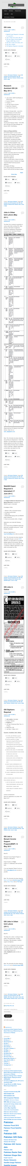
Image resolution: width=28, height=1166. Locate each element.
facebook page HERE (18, 880)
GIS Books (6, 1040)
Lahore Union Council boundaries (11, 1110)
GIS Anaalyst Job (9, 1093)
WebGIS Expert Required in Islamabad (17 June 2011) (10, 490)
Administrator (7, 31)
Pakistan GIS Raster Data (10, 1140)
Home (5, 10)
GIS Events (6, 1045)
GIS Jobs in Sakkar (10, 44)
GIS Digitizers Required (9, 710)
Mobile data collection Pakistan (11, 1111)
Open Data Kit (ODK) (9, 1060)
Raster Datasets (10, 1160)
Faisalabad (6, 1091)
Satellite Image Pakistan (12, 1162)
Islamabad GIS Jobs (16, 828)
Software (6, 1061)
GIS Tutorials (7, 1055)
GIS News (6, 1051)
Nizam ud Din (7, 880)
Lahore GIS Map (11, 1106)
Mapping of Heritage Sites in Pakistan (13, 1075)
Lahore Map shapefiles (10, 1108)
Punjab (5, 1157)
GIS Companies (7, 1041)
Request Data (18, 10)
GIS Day (6, 1043)
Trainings (6, 1063)
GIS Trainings (13, 1102)
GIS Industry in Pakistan (9, 17)
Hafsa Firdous (10, 881)
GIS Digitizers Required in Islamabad (14, 46)
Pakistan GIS (11, 204)
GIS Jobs (7, 27)
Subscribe (8, 1016)
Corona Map (7, 1038)
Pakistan (14, 78)
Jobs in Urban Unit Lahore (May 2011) (10, 214)
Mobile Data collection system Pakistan (12, 1113)
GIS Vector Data (7, 1056)
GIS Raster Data (7, 1053)
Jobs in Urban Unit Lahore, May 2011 (14, 37)
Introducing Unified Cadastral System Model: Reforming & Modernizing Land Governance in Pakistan (13, 1030)
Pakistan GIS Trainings (9, 1141)
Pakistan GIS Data (13, 1136)
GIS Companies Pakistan (11, 1098)
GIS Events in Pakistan (14, 1100)
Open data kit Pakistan (17, 1119)
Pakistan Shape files (12, 1155)
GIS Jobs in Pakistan (12, 75)
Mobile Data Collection (9, 1058)
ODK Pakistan (18, 1117)
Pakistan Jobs (20, 78)
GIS (19, 1091)
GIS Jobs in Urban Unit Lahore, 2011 (14, 42)
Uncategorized (7, 1065)
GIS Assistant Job (14, 76)
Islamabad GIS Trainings (9, 1104)
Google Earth (18, 1102)
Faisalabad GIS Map (13, 1091)
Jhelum (17, 1104)
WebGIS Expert (7, 580)
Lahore (16, 997)
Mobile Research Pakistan (9, 1115)
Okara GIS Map (7, 1119)
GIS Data (11, 10)
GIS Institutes (7, 1046)
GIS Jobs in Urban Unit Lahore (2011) (11, 924)
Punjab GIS (10, 1157)
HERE (20, 539)
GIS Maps (6, 1050)
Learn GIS (6, 14)
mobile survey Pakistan (9, 1117)
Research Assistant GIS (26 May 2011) (10, 88)
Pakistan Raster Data (13, 1152)
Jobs (12, 14)
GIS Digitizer (6, 1100)
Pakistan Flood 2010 (11, 1125)
